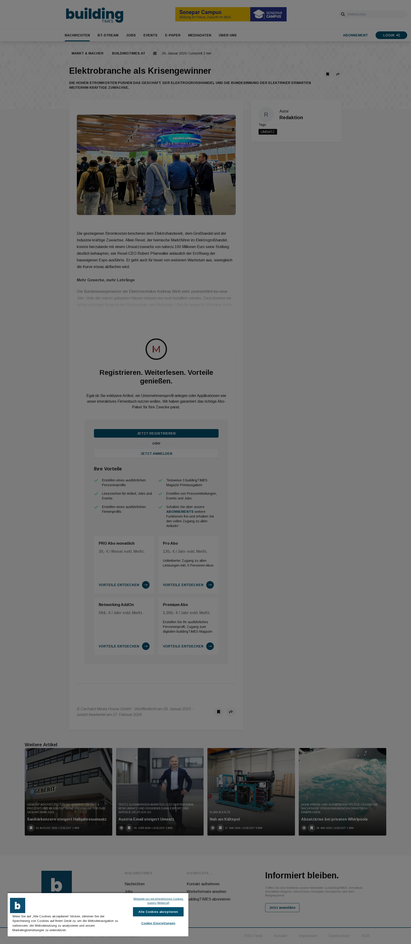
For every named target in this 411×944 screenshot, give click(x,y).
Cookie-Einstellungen (158, 923)
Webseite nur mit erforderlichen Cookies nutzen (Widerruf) (158, 900)
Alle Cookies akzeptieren (158, 912)
